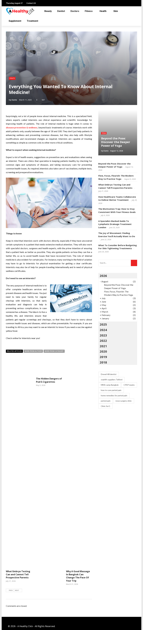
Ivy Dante (13, 100)
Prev (11, 590)
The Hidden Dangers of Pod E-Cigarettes (49, 380)
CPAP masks (129, 385)
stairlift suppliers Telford (111, 379)
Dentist (61, 11)
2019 (103, 357)
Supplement (15, 21)
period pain (105, 401)
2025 (103, 324)
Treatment (32, 21)
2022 (103, 340)
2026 (103, 275)
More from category (54, 351)
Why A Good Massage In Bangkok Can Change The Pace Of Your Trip (78, 576)
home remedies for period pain (114, 395)
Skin (115, 11)
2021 (103, 346)
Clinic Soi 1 (105, 406)
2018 (103, 362)
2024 (103, 330)
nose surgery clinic (123, 401)
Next (17, 590)
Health (103, 11)
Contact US (31, 3)
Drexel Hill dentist (108, 374)
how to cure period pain (111, 390)
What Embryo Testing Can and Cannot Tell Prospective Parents (18, 574)
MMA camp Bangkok (110, 385)
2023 (103, 335)
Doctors (75, 11)
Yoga (104, 133)
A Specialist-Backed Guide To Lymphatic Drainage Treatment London (115, 224)
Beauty (48, 11)
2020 (103, 351)
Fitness (89, 11)
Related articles (14, 351)
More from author (33, 351)
